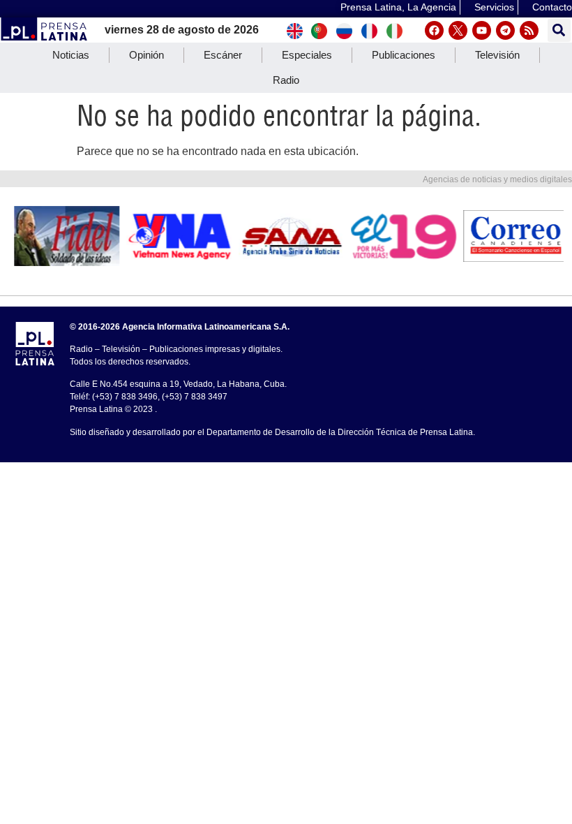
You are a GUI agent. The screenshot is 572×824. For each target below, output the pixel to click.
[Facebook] (434, 30)
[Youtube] (481, 30)
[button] (559, 30)
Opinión (146, 55)
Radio (286, 80)
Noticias (70, 55)
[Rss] (529, 30)
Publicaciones (403, 55)
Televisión (497, 55)
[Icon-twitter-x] (458, 30)
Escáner (223, 55)
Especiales (307, 55)
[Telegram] (505, 30)
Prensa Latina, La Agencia (398, 7)
